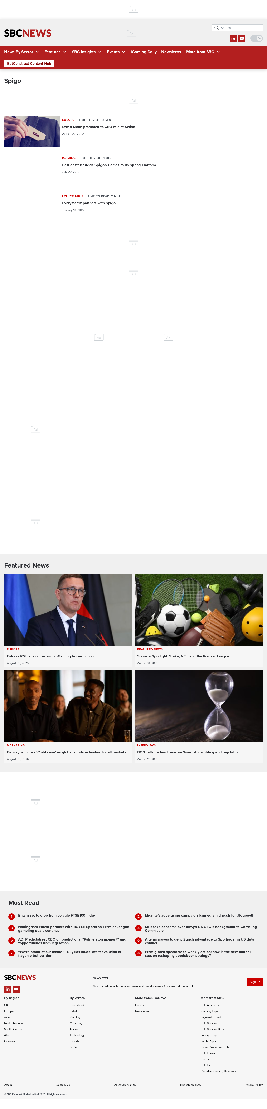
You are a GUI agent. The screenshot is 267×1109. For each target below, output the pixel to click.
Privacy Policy (254, 1085)
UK (6, 1005)
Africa (7, 1035)
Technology (77, 1035)
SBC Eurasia (208, 1053)
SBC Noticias (209, 1023)
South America (13, 1029)
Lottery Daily (209, 1035)
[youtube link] (241, 38)
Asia (7, 1017)
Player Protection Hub (215, 1047)
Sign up (255, 981)
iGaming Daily (143, 52)
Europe (9, 1011)
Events (113, 52)
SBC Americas (210, 1005)
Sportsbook (77, 1005)
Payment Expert (211, 1017)
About (8, 1085)
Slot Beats (207, 1059)
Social (73, 1047)
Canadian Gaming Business (218, 1071)
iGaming (75, 1017)
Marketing (76, 1023)
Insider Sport (209, 1041)
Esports (74, 1041)
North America (13, 1023)
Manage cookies (190, 1085)
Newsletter (171, 52)
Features (52, 52)
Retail (73, 1011)
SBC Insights (84, 52)
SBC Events (208, 1065)
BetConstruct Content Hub (29, 63)
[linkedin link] (233, 38)
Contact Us (63, 1085)
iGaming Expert (210, 1011)
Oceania (9, 1041)
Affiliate (74, 1029)
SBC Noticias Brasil (213, 1029)
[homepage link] (27, 33)
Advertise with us (125, 1085)
